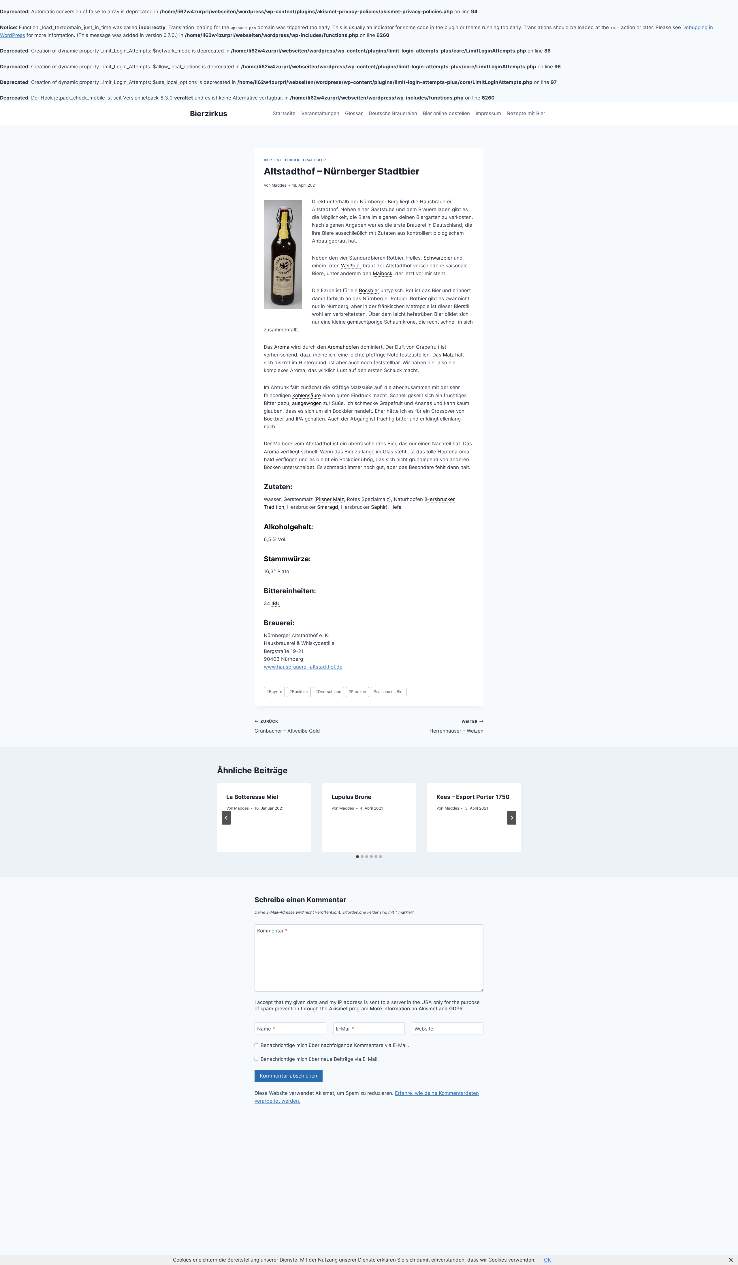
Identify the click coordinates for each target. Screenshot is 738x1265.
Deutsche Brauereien (393, 113)
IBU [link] (276, 603)
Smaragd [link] (327, 507)
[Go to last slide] (226, 818)
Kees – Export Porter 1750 (473, 796)
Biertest (273, 160)
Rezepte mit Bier (526, 113)
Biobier (292, 160)
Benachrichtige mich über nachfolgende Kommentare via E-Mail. (335, 1045)
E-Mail (345, 1029)
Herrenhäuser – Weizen (456, 726)
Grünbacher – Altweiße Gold (287, 726)
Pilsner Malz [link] (330, 499)
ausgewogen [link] (307, 403)
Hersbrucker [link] (440, 499)
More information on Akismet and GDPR (416, 1008)
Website (424, 1029)
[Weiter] (511, 818)
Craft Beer (314, 160)
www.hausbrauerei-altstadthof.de (303, 667)
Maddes (279, 185)
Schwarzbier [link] (437, 258)
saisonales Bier (389, 691)
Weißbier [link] (351, 266)
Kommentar (272, 931)
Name (266, 1029)
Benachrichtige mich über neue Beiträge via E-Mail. (320, 1059)
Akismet (338, 1008)
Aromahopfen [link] (343, 347)
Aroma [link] (281, 347)
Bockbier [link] (369, 290)
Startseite (284, 113)
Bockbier (298, 691)
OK (547, 1260)
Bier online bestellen (446, 113)
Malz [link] (448, 355)
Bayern (274, 691)
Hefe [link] (396, 507)
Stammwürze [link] (286, 559)
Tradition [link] (274, 507)
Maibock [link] (382, 273)
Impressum (488, 113)
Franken (357, 691)
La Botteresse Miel (252, 796)
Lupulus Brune (351, 796)
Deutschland (328, 691)
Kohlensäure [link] (306, 395)
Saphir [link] (378, 507)
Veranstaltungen (320, 113)
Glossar (354, 113)
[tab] (357, 856)
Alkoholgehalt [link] (287, 527)
